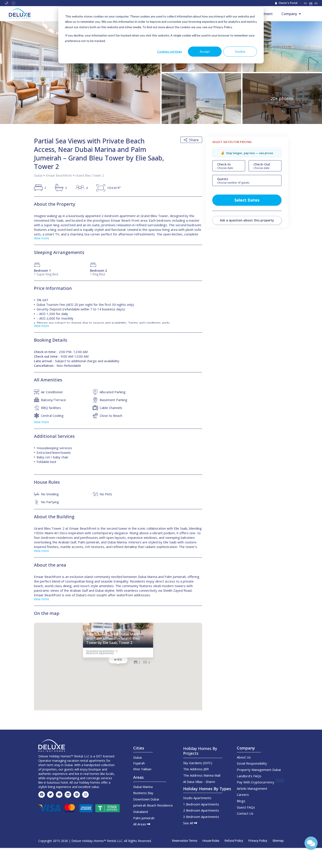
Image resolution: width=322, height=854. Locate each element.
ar (316, 3)
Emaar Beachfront (59, 175)
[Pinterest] (76, 794)
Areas (138, 777)
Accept (205, 51)
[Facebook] (41, 794)
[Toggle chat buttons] (311, 843)
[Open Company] (300, 13)
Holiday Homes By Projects (200, 751)
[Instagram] (85, 794)
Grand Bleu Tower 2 (89, 175)
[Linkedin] (68, 794)
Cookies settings (169, 51)
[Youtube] (59, 794)
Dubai (38, 175)
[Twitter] (50, 794)
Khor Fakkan (142, 769)
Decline (240, 51)
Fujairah (139, 763)
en (311, 3)
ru (305, 3)
